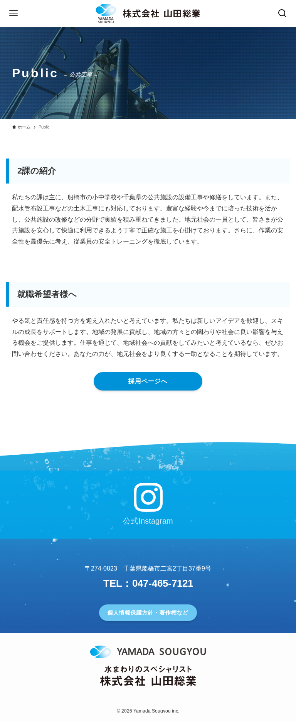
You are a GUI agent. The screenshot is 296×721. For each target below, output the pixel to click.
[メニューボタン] (13, 13)
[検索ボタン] (282, 13)
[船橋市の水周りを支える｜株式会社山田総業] (148, 13)
